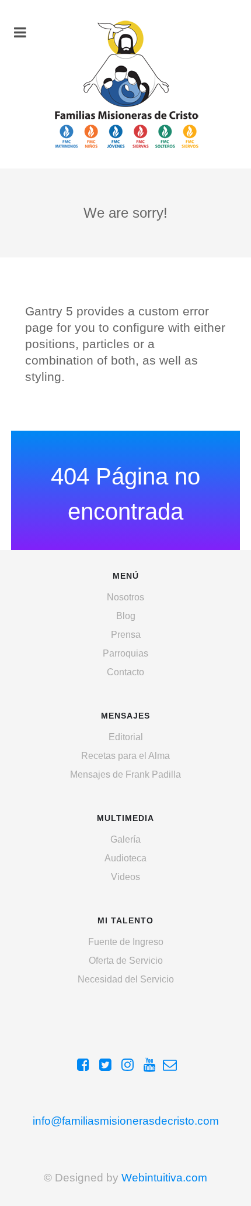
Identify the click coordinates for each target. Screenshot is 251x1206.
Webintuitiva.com (164, 1177)
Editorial (126, 737)
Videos (125, 877)
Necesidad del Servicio (126, 979)
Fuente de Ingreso (125, 942)
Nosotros (125, 597)
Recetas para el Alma (125, 756)
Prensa (126, 635)
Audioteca (125, 858)
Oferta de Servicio (126, 961)
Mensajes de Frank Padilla (125, 774)
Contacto (125, 672)
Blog (125, 616)
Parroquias (125, 653)
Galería (125, 839)
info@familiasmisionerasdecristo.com (126, 1121)
